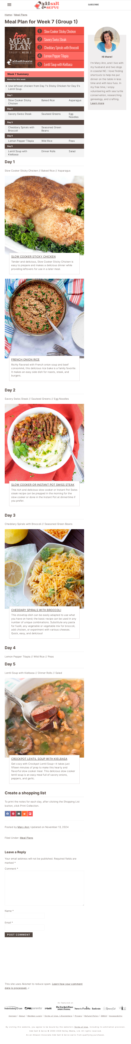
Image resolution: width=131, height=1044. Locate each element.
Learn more (97, 103)
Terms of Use (81, 1027)
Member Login (35, 1016)
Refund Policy (91, 1016)
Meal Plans (20, 14)
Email (9, 922)
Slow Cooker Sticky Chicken (33, 256)
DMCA (104, 1016)
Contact (13, 1016)
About (22, 1016)
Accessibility (115, 1016)
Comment (11, 868)
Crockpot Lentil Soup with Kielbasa (39, 758)
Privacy (78, 1016)
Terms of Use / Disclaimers (58, 1016)
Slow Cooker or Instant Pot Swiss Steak (42, 484)
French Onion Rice (25, 359)
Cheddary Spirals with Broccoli (36, 610)
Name (9, 910)
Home (8, 14)
